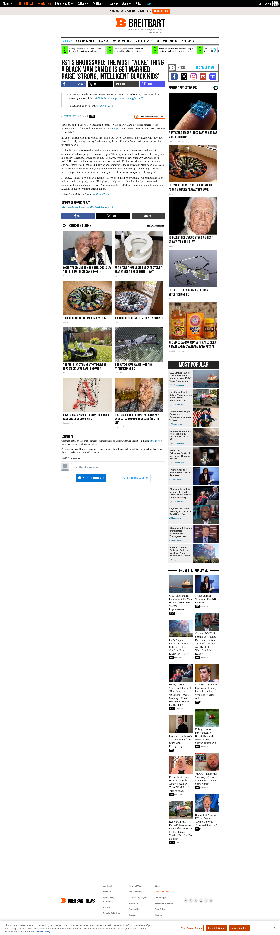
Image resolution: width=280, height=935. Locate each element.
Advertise (133, 903)
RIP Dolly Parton (85, 41)
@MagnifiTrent (101, 194)
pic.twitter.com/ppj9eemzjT (129, 98)
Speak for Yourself (103, 206)
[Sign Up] (161, 11)
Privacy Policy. (43, 931)
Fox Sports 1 (81, 206)
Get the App (160, 898)
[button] (7, 3)
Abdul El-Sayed (144, 41)
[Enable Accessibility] (276, 3)
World (125, 3)
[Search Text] (260, 3)
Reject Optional (216, 927)
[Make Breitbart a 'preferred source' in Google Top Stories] (149, 117)
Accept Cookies (239, 927)
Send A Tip (160, 909)
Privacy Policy (135, 892)
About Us (107, 892)
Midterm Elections (167, 41)
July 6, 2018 (106, 105)
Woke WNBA (188, 41)
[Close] (274, 927)
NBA (90, 206)
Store (157, 886)
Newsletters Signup (164, 903)
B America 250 (62, 3)
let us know (155, 440)
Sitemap (158, 915)
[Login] (268, 3)
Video (138, 3)
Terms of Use (135, 886)
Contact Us (134, 909)
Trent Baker (70, 116)
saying (113, 128)
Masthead (107, 886)
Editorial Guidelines (111, 913)
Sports (71, 206)
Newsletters (44, 3)
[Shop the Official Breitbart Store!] (206, 67)
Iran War (103, 41)
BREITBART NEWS (81, 900)
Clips (64, 206)
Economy (113, 3)
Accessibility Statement (109, 900)
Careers (132, 915)
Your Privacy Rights (191, 927)
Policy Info (107, 907)
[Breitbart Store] (148, 3)
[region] (140, 928)
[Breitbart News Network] (172, 67)
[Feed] (211, 900)
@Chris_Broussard (105, 98)
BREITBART (146, 22)
